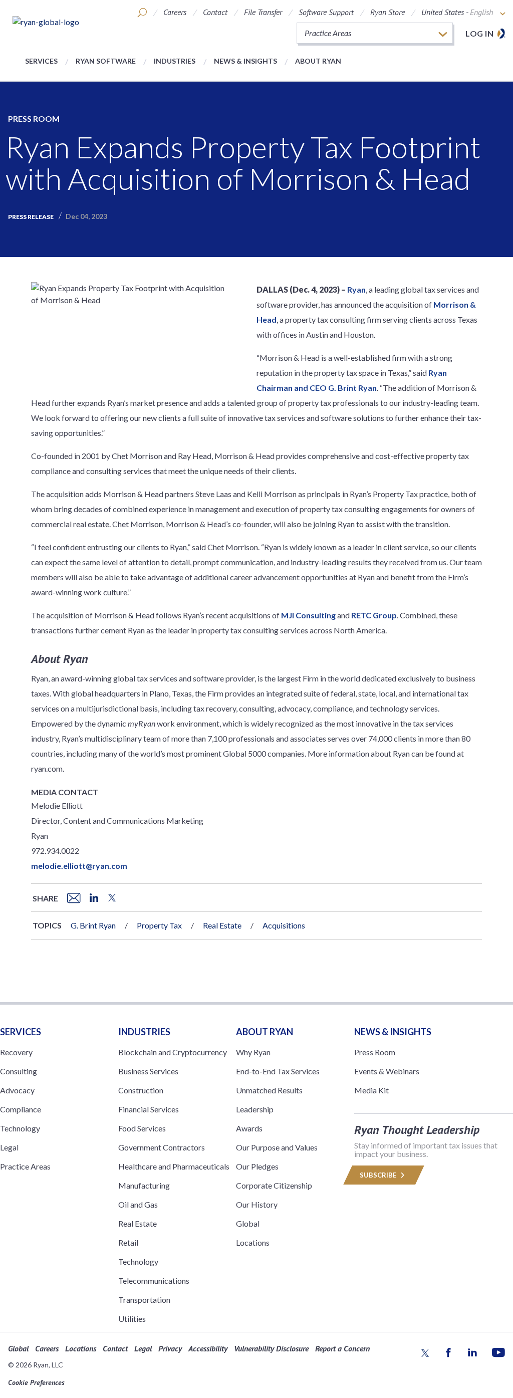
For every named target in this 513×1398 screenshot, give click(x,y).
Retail (128, 1242)
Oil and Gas (138, 1204)
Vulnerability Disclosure (271, 1348)
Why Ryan (253, 1052)
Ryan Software (106, 61)
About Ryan (318, 61)
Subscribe (379, 1175)
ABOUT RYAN (264, 1031)
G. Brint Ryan (93, 925)
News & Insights (245, 61)
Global (248, 1223)
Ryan (356, 289)
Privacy (170, 1348)
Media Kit (371, 1090)
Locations (253, 1242)
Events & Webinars (386, 1071)
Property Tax (159, 925)
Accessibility (207, 1348)
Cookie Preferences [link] (36, 1382)
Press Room (34, 118)
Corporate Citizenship (274, 1185)
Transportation (144, 1299)
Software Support (326, 12)
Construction (140, 1090)
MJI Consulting (308, 615)
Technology (20, 1128)
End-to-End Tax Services (278, 1071)
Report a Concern (342, 1348)
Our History (257, 1204)
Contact (215, 12)
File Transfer (263, 12)
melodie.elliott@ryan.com (79, 865)
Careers (174, 12)
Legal (9, 1147)
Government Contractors (161, 1147)
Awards (249, 1128)
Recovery (16, 1052)
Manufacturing (144, 1185)
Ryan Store (387, 12)
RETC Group (374, 615)
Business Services (148, 1071)
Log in (479, 33)
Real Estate (222, 925)
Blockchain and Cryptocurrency (172, 1052)
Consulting (18, 1071)
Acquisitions (284, 925)
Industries (174, 61)
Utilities (132, 1318)
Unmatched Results (269, 1090)
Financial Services (148, 1109)
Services (41, 61)
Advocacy (17, 1090)
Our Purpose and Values (277, 1147)
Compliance (20, 1109)
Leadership (255, 1109)
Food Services (142, 1128)
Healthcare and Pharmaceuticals (173, 1166)
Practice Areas (25, 1166)
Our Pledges (257, 1166)
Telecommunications (153, 1280)
